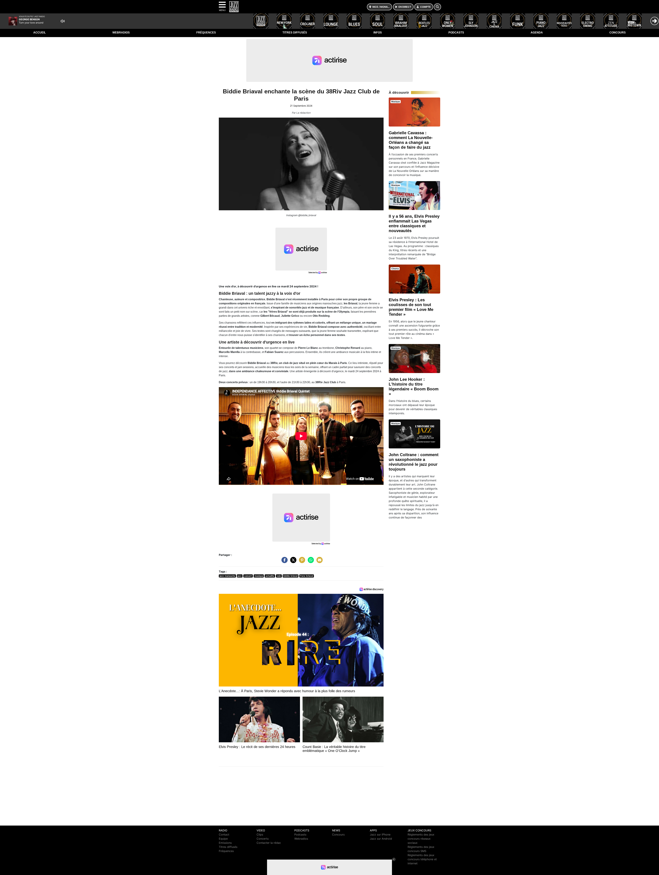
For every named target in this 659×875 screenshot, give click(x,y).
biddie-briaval (290, 576)
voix (279, 576)
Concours (617, 32)
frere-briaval (306, 576)
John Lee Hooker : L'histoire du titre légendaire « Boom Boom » (413, 386)
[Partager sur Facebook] (284, 561)
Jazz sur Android (381, 838)
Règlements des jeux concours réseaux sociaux (421, 838)
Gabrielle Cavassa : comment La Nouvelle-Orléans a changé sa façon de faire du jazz (411, 140)
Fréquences (206, 32)
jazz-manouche (227, 576)
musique (259, 576)
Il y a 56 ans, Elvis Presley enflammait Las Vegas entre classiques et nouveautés (414, 223)
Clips (260, 834)
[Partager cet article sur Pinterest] (301, 561)
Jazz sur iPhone (380, 834)
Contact (224, 834)
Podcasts (456, 32)
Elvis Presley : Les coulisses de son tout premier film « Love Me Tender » (411, 307)
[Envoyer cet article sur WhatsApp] (310, 561)
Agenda (537, 32)
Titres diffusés (294, 32)
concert (248, 576)
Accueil (39, 32)
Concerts (263, 838)
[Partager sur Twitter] (292, 561)
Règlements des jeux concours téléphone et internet (422, 859)
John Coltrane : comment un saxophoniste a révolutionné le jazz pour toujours (413, 461)
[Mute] (62, 21)
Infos (377, 32)
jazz (240, 576)
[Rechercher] (437, 6)
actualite (269, 576)
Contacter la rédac (269, 842)
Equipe (223, 838)
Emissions (225, 842)
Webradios (121, 32)
